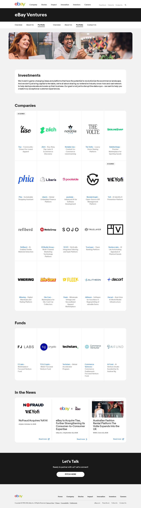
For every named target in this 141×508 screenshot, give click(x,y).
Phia (20, 197)
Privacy (57, 503)
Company (70, 497)
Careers (123, 497)
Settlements (73, 503)
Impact (90, 497)
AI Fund (110, 364)
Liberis (44, 197)
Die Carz (47, 297)
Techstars (66, 364)
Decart (111, 297)
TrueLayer (90, 247)
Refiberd (23, 247)
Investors (112, 497)
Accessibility (65, 503)
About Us (30, 25)
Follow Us (114, 503)
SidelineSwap (114, 147)
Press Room (105, 503)
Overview (18, 25)
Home (60, 497)
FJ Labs (21, 364)
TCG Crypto (45, 364)
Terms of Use (50, 503)
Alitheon (88, 297)
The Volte (89, 147)
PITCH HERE (70, 474)
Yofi (109, 197)
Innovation (101, 497)
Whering (22, 297)
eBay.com (97, 503)
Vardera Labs (113, 247)
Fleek (65, 297)
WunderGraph (92, 197)
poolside (69, 197)
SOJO (65, 247)
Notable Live (70, 147)
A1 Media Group (47, 247)
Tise (19, 147)
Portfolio (41, 25)
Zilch (43, 147)
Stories (81, 497)
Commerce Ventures (89, 365)
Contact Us (91, 25)
